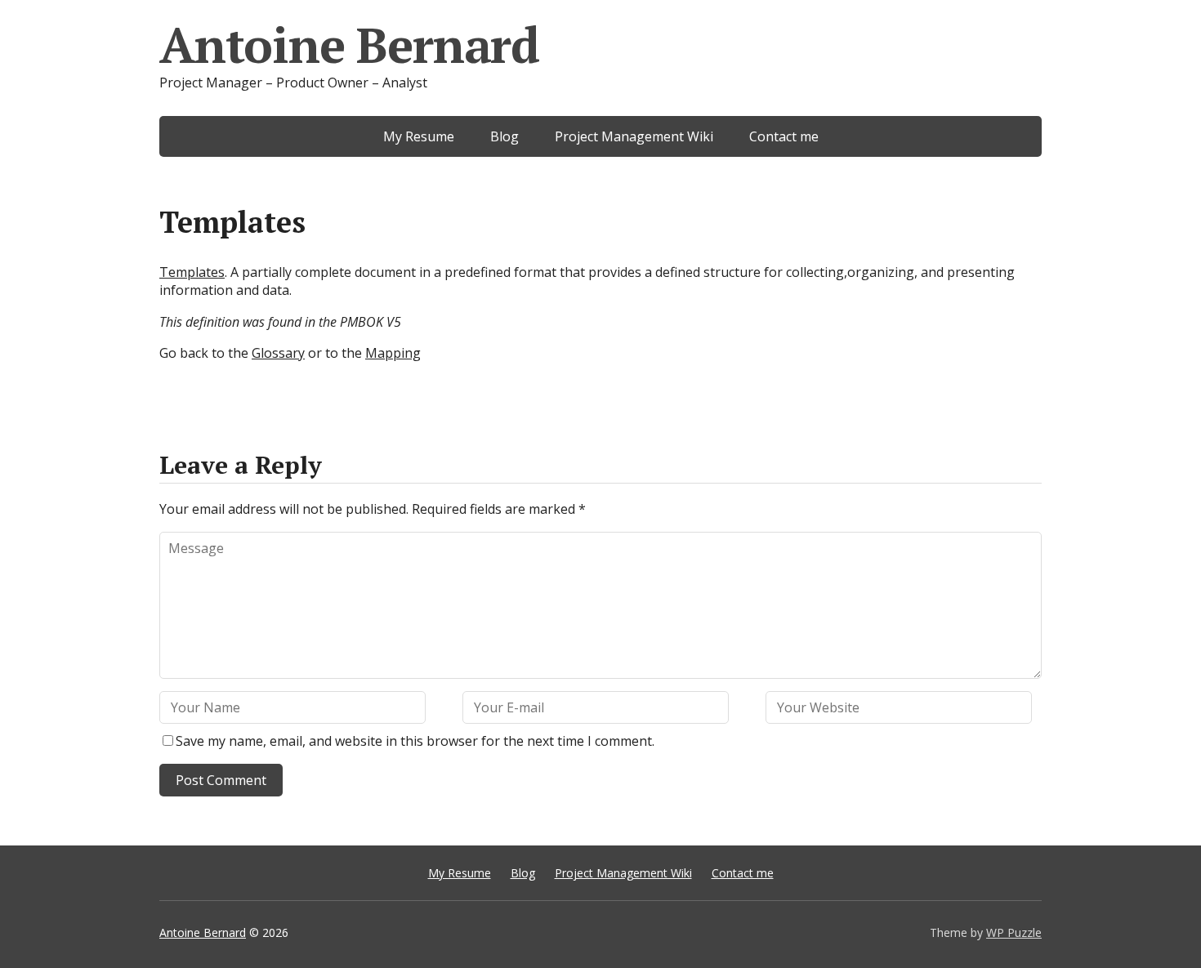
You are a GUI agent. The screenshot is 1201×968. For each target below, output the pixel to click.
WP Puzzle (1014, 932)
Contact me (784, 136)
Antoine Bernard (349, 45)
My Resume (418, 136)
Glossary (278, 353)
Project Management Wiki (634, 136)
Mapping (393, 353)
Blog (504, 136)
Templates (192, 272)
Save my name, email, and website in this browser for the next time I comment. (415, 741)
